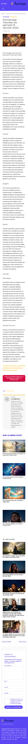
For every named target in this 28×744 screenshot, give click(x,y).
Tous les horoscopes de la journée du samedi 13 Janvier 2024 (14, 378)
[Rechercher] (3, 8)
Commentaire (8, 665)
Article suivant (22, 641)
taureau (12, 390)
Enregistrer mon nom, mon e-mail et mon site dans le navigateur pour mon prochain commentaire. (16, 701)
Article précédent (6, 641)
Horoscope (8, 13)
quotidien (8, 390)
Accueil (3, 13)
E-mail (6, 687)
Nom (5, 681)
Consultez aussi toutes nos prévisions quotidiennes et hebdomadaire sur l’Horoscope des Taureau (14, 368)
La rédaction (15, 399)
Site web (6, 693)
